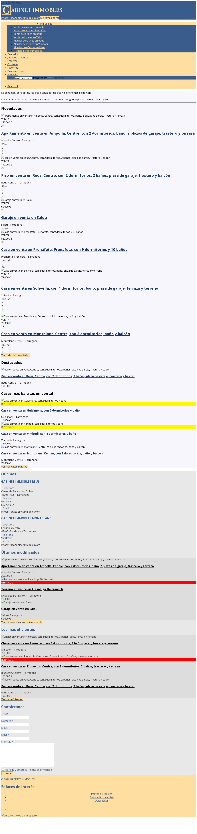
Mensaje (7, 741)
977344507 (7, 21)
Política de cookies (101, 794)
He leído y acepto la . (28, 769)
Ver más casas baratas (14, 466)
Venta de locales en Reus (28, 34)
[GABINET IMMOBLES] (32, 14)
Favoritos (12, 67)
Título (4, 714)
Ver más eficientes (12, 699)
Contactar (7, 773)
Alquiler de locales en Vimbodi (31, 44)
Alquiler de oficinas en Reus (29, 47)
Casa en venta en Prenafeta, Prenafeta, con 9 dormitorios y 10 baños (64, 249)
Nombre (7, 721)
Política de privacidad (40, 769)
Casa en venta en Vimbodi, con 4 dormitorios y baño (38, 434)
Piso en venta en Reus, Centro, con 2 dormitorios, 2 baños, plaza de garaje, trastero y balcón (85, 175)
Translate (59, 78)
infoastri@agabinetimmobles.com (20, 18)
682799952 (20, 21)
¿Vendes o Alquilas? (18, 57)
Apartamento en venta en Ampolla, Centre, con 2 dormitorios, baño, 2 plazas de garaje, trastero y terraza (98, 133)
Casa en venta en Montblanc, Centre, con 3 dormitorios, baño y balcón (65, 333)
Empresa (12, 61)
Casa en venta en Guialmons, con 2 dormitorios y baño (40, 410)
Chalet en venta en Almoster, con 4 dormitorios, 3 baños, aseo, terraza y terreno (59, 643)
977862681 (7, 538)
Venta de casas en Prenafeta (30, 30)
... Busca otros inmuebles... (28, 50)
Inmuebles (46, 23)
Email (5, 734)
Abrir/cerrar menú (11, 3)
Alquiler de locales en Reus (29, 40)
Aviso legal (101, 800)
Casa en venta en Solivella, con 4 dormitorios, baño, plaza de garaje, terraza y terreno (79, 288)
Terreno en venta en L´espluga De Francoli (32, 589)
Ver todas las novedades (15, 355)
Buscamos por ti (49, 18)
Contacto (12, 64)
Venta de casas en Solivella (29, 27)
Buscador (12, 54)
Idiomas (12, 74)
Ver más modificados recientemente (22, 622)
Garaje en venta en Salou (24, 217)
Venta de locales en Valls (28, 37)
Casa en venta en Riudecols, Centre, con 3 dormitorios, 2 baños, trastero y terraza (60, 666)
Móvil (5, 727)
